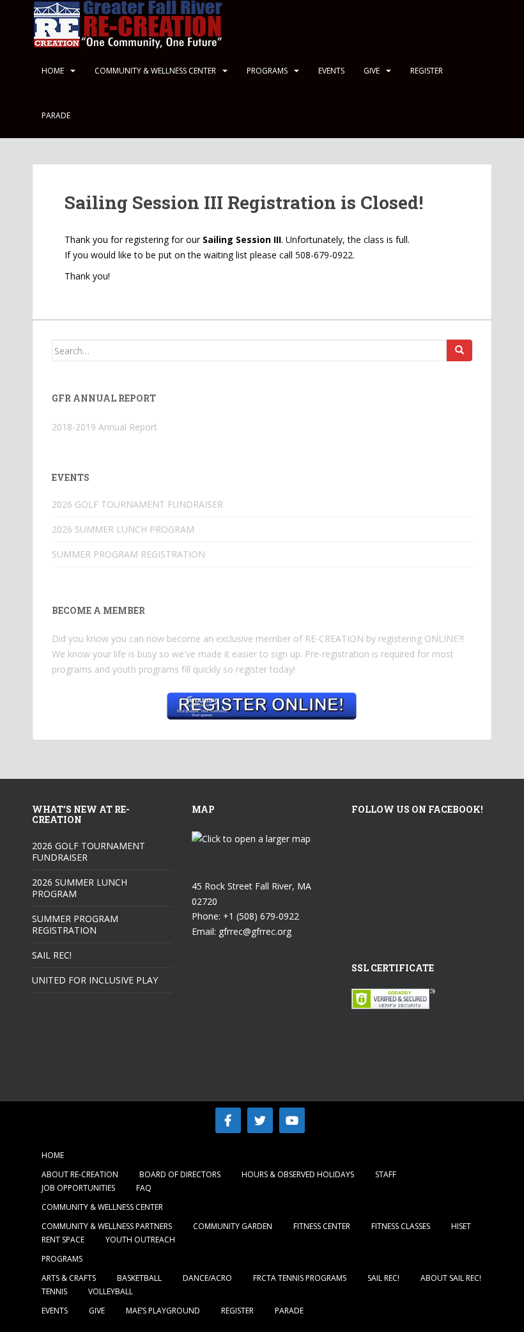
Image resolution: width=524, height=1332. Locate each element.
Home (53, 70)
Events (331, 70)
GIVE (372, 70)
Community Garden (232, 1226)
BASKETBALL (139, 1278)
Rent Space (63, 1239)
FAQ (143, 1187)
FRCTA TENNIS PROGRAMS (299, 1278)
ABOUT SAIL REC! (450, 1278)
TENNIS (54, 1291)
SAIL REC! (52, 955)
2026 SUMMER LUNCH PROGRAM (123, 529)
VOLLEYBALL (110, 1291)
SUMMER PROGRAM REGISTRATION (128, 554)
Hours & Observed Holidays (298, 1174)
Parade (56, 115)
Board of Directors (179, 1174)
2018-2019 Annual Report (104, 427)
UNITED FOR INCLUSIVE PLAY (95, 980)
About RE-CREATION (80, 1174)
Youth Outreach (140, 1239)
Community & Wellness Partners (107, 1226)
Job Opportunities (78, 1187)
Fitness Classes (400, 1226)
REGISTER (426, 70)
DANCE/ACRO (207, 1278)
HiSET (461, 1226)
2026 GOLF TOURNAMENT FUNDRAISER (137, 504)
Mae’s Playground (163, 1310)
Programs (267, 70)
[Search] (459, 350)
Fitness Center (321, 1226)
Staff (385, 1174)
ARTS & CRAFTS (69, 1278)
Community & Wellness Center (155, 70)
